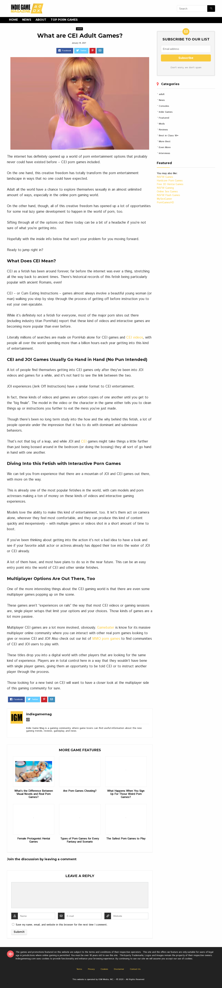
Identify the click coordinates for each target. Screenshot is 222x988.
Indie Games (166, 112)
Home (13, 19)
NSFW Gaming (165, 188)
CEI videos (134, 337)
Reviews (163, 129)
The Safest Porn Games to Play (126, 838)
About (41, 19)
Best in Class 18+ (168, 135)
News (26, 19)
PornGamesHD (165, 202)
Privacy (91, 969)
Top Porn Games (64, 19)
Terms (79, 969)
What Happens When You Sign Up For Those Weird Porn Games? (125, 794)
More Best (164, 141)
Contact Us (135, 969)
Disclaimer (119, 969)
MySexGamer (164, 199)
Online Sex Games (167, 191)
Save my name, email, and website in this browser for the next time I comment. (62, 925)
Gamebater (105, 627)
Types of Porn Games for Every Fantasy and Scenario (79, 840)
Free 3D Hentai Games (170, 184)
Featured (164, 118)
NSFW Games (165, 177)
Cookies (104, 969)
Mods (162, 124)
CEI (84, 441)
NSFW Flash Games (168, 195)
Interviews (164, 153)
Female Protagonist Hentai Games (33, 840)
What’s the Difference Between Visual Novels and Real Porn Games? (33, 794)
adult (79, 28)
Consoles (164, 106)
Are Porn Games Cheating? (79, 791)
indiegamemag (39, 714)
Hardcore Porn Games (170, 180)
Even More (165, 147)
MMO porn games (106, 638)
